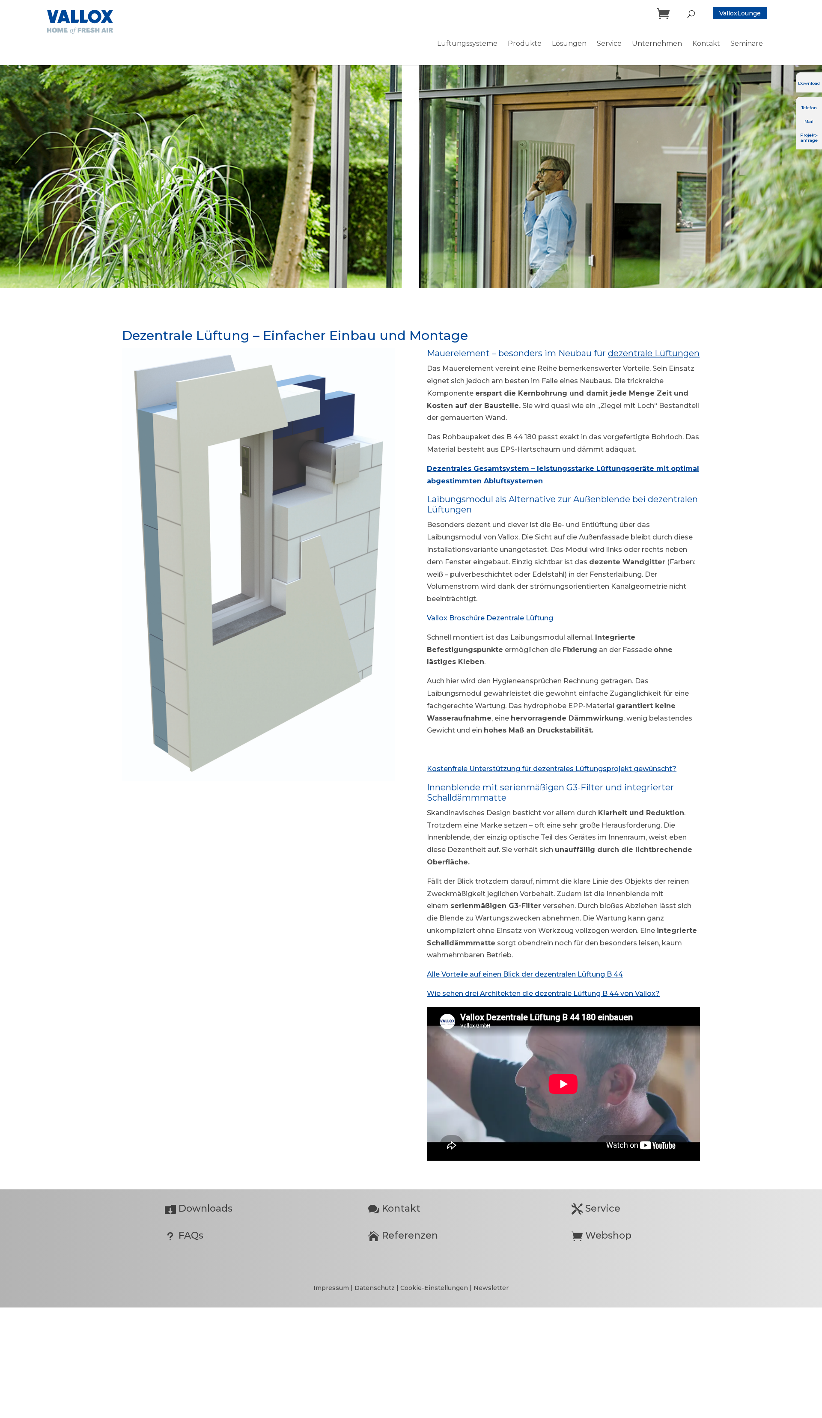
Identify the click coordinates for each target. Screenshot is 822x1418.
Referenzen (403, 1235)
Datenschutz (375, 1288)
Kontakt (394, 1208)
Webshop (601, 1235)
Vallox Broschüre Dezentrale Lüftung (490, 618)
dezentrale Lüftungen (654, 353)
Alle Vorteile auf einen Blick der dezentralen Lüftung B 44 (525, 974)
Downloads (198, 1208)
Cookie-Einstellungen (434, 1288)
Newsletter (491, 1288)
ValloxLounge (740, 13)
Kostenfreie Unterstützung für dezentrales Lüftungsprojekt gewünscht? (551, 769)
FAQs (184, 1235)
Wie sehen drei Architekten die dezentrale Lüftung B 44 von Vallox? (543, 993)
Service (596, 1208)
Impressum (332, 1288)
